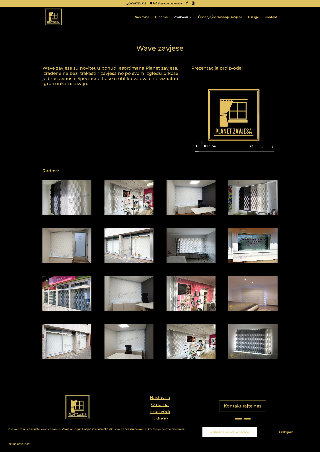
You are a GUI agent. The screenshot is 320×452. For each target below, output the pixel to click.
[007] (191, 262)
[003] (191, 214)
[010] (128, 310)
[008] (252, 262)
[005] (66, 262)
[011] (191, 310)
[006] (128, 262)
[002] (128, 214)
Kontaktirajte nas (242, 406)
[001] (66, 214)
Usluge (253, 17)
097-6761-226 (137, 3)
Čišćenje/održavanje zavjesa (220, 17)
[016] (252, 358)
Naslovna (142, 17)
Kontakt (271, 17)
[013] (66, 358)
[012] (252, 310)
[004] (252, 214)
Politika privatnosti (19, 443)
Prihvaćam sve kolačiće (229, 432)
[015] (191, 358)
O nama (161, 17)
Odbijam (286, 432)
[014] (128, 358)
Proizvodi (180, 17)
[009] (66, 310)
